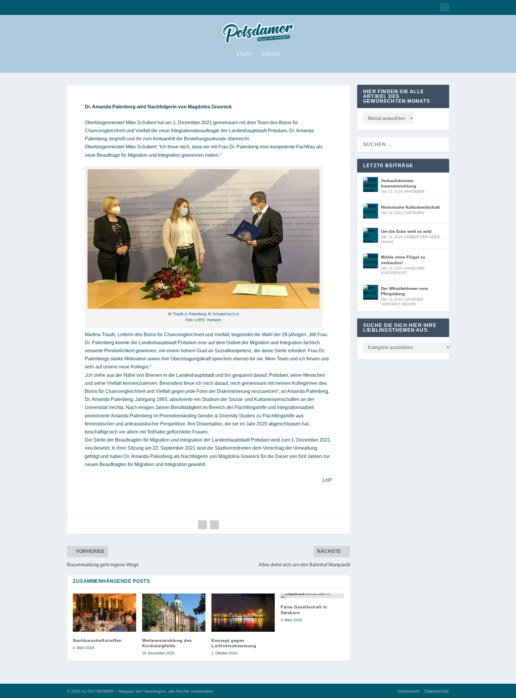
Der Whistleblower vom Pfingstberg (404, 291)
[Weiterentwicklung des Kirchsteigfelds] (173, 612)
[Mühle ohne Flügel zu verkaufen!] (370, 260)
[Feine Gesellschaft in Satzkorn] (312, 596)
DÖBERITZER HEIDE (422, 237)
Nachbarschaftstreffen (97, 640)
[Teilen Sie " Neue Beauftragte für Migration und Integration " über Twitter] (214, 525)
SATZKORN (414, 213)
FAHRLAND (415, 268)
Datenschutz (436, 691)
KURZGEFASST (394, 273)
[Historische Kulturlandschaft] (370, 211)
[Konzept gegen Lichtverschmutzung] (243, 612)
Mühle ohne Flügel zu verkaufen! (403, 260)
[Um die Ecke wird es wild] (370, 235)
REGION (409, 304)
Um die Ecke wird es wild (406, 231)
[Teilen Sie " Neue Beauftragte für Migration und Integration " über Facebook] (202, 525)
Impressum (408, 691)
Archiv (270, 54)
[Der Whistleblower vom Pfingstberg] (370, 292)
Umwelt (387, 242)
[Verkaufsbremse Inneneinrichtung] (370, 184)
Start (244, 54)
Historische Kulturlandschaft (410, 207)
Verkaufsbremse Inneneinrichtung (398, 183)
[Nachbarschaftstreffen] (104, 612)
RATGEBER (415, 192)
